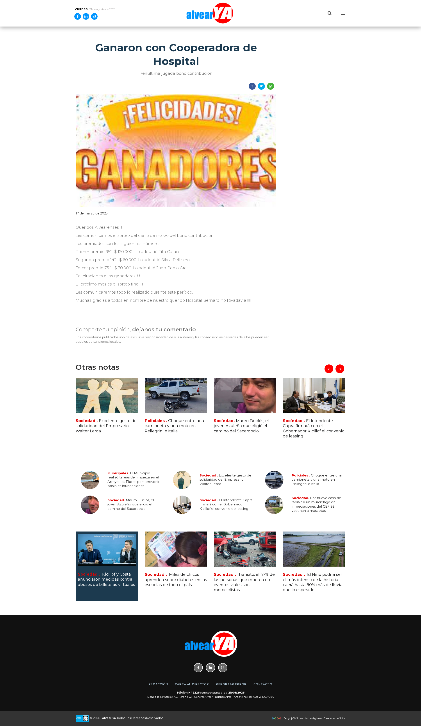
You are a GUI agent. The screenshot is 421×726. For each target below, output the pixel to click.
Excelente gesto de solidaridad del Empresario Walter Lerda (225, 479)
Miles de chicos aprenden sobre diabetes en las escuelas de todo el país (176, 579)
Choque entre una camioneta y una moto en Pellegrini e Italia (105, 425)
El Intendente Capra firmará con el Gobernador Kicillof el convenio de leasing (244, 428)
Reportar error (231, 684)
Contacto (262, 684)
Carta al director (192, 684)
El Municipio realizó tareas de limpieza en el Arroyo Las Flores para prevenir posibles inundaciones (133, 479)
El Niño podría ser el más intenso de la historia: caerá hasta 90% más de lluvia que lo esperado (313, 582)
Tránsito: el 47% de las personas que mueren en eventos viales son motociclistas (244, 582)
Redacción (158, 684)
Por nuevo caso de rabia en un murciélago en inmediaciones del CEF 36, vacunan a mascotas (312, 428)
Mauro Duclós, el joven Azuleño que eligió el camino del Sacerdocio (172, 425)
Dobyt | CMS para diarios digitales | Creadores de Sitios (314, 718)
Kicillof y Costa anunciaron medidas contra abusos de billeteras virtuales (106, 579)
